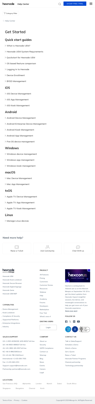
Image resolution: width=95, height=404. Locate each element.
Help (41, 296)
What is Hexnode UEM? (18, 45)
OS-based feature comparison (21, 63)
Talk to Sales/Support (73, 341)
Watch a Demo (71, 348)
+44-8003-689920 (14, 345)
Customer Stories (46, 285)
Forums (42, 302)
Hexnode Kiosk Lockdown (12, 280)
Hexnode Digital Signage (12, 287)
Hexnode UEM (8, 276)
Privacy (17, 400)
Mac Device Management (19, 178)
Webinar (43, 292)
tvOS (8, 191)
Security (43, 345)
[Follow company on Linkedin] (74, 321)
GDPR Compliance (46, 348)
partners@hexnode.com (16, 369)
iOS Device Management (19, 93)
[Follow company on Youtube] (78, 321)
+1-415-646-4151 (11, 362)
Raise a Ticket (70, 355)
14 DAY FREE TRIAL (74, 4)
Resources (44, 289)
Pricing (42, 278)
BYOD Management (16, 81)
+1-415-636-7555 (14, 359)
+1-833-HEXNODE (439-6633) (19, 341)
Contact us (44, 352)
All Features (44, 275)
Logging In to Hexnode (18, 69)
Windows (12, 148)
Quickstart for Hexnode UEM (21, 57)
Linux (9, 215)
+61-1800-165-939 (14, 348)
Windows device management (22, 154)
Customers (44, 282)
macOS (10, 172)
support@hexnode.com (15, 366)
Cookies (24, 400)
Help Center (23, 4)
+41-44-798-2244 (13, 355)
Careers (43, 369)
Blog (41, 359)
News (42, 362)
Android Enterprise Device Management (26, 123)
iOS (7, 88)
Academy (43, 299)
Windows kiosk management (21, 166)
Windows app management (20, 160)
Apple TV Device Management (22, 196)
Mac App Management (18, 184)
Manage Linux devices (18, 221)
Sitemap (43, 355)
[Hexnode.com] (8, 4)
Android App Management (20, 135)
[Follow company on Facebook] (66, 321)
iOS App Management (18, 99)
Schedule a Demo (71, 345)
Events (42, 366)
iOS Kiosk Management (18, 105)
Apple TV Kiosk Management (21, 208)
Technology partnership (74, 366)
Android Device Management (21, 118)
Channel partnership (72, 362)
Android (11, 112)
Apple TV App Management (21, 202)
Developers (44, 306)
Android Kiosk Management (20, 129)
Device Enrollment (16, 75)
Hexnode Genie (8, 290)
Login (48, 327)
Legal (42, 372)
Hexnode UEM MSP (10, 294)
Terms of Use (7, 400)
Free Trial (43, 313)
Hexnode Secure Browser (12, 283)
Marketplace (44, 309)
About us (43, 341)
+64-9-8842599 (12, 352)
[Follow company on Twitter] (70, 321)
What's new (44, 316)
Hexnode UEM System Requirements (25, 51)
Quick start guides (18, 40)
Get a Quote (69, 352)
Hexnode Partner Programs (75, 359)
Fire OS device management (21, 141)
